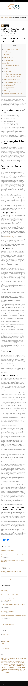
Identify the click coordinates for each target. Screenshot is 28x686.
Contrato (15, 658)
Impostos (13, 664)
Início (2, 17)
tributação (17, 670)
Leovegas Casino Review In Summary (11, 65)
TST (2, 672)
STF (25, 669)
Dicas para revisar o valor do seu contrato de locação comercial (12, 566)
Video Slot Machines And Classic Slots (12, 79)
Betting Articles (7, 55)
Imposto (22, 662)
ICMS (17, 662)
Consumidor (10, 658)
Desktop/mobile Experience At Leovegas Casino (14, 91)
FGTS (7, 662)
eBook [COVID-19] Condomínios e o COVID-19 (11, 571)
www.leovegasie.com (8, 236)
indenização (22, 664)
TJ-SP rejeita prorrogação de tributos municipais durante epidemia (13, 605)
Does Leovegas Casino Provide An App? (12, 47)
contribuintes (5, 659)
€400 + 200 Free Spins (8, 57)
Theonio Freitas (5, 648)
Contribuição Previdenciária (15, 659)
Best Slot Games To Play (9, 58)
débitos (7, 661)
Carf (2, 658)
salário (23, 669)
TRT (25, 670)
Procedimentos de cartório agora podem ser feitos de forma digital (12, 561)
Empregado (11, 661)
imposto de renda (6, 664)
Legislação (5, 665)
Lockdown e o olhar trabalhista (7, 550)
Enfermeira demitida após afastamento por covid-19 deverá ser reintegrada (12, 599)
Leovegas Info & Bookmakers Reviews (12, 76)
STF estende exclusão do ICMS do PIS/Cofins (10, 594)
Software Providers (8, 52)
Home (15, 682)
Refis (20, 669)
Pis (18, 667)
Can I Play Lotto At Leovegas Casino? (11, 84)
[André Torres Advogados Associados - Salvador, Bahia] (14, 6)
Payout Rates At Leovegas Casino (11, 49)
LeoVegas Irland (8, 17)
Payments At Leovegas (8, 77)
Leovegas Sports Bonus (8, 60)
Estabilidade (3, 662)
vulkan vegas (6, 672)
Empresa (17, 661)
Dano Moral (23, 659)
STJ (2, 670)
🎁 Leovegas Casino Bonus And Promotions (13, 93)
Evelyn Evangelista (6, 636)
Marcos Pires (5, 639)
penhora (15, 667)
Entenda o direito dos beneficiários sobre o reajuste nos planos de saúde (13, 555)
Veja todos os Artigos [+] (7, 579)
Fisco (15, 662)
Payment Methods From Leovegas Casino (12, 82)
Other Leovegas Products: (9, 87)
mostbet (12, 666)
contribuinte (22, 658)
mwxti (4, 35)
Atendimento (23, 682)
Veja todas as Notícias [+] (8, 624)
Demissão (3, 661)
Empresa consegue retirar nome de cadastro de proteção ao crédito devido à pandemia (13, 611)
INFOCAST (16, 684)
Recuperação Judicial (13, 669)
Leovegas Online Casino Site (10, 51)
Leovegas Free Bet (7, 71)
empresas (21, 661)
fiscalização (11, 662)
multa (5, 667)
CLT (4, 658)
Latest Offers (6, 88)
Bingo (5, 90)
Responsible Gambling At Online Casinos (12, 74)
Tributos (22, 670)
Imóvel (16, 664)
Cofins (6, 658)
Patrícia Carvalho (6, 643)
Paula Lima (4, 645)
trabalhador (6, 670)
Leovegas (6, 68)
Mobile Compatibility (8, 69)
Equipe (18, 682)
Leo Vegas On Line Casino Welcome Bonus (12, 80)
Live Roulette (6, 54)
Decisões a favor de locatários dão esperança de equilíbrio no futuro (13, 616)
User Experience (7, 66)
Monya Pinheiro (5, 641)
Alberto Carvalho (6, 634)
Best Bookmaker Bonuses (9, 85)
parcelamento (10, 667)
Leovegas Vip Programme (9, 73)
